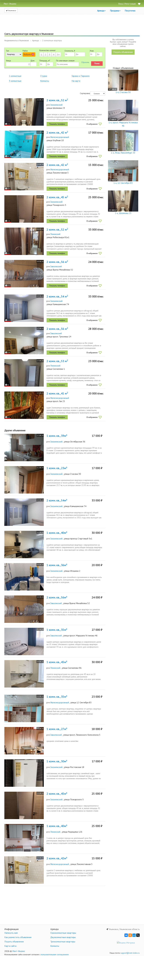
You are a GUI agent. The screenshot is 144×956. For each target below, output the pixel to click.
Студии (43, 76)
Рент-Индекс (18, 951)
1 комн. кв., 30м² (57, 761)
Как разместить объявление (18, 937)
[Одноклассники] (130, 935)
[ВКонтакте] (126, 935)
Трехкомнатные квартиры (62, 941)
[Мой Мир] (134, 935)
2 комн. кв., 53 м (57, 361)
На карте (76, 80)
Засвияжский (56, 104)
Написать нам (11, 932)
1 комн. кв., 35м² (57, 630)
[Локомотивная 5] (24, 176)
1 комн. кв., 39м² (57, 436)
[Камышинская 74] (24, 308)
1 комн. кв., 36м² (57, 565)
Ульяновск (11, 10)
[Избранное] (139, 4)
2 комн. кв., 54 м (57, 296)
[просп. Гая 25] (24, 405)
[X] (138, 935)
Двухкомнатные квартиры (63, 937)
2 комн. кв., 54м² (57, 500)
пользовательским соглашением (55, 954)
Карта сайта (10, 945)
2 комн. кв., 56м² (57, 597)
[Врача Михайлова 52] (24, 273)
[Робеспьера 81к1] (24, 241)
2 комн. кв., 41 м (57, 393)
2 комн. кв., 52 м (57, 100)
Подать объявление (123, 52)
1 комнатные (15, 76)
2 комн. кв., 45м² (57, 793)
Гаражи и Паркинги (80, 76)
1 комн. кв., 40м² (57, 533)
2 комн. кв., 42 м (57, 132)
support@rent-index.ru (130, 953)
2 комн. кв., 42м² (57, 858)
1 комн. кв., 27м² (57, 729)
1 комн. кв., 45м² (57, 662)
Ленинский (55, 234)
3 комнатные (15, 80)
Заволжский (56, 266)
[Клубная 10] (24, 144)
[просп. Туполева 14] (24, 340)
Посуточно (130, 10)
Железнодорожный (59, 137)
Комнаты (44, 80)
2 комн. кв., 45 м (57, 197)
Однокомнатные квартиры (63, 932)
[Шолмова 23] (24, 112)
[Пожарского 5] (24, 209)
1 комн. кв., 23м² (57, 468)
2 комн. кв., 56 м (57, 262)
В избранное (92, 124)
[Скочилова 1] (24, 373)
